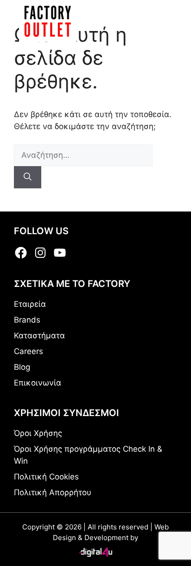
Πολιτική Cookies (46, 476)
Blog (22, 367)
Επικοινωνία (37, 382)
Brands (27, 319)
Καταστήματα (39, 335)
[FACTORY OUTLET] (47, 21)
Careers (28, 351)
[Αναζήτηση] (27, 177)
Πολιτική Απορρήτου (52, 492)
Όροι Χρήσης (38, 433)
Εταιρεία (30, 304)
